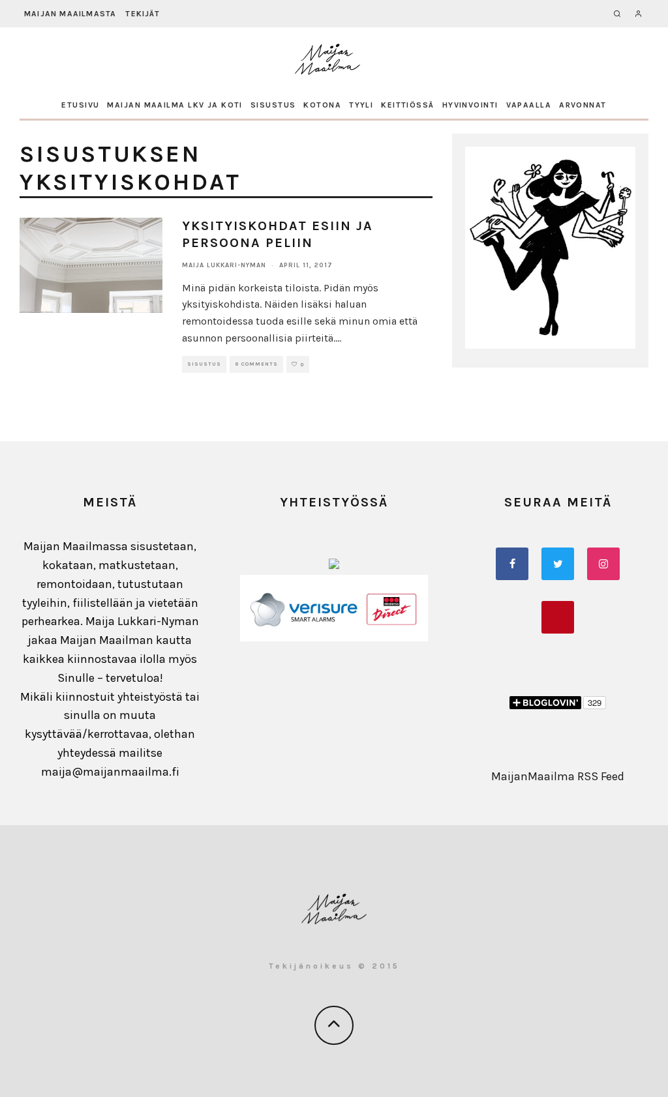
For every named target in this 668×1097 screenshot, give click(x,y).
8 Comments (256, 364)
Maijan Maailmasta (70, 13)
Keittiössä (407, 105)
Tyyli (361, 105)
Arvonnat (583, 105)
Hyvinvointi (470, 105)
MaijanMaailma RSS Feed (557, 776)
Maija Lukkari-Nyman (224, 265)
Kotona (322, 105)
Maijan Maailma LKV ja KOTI (174, 105)
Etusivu (80, 105)
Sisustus (273, 105)
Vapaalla (529, 105)
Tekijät (142, 13)
